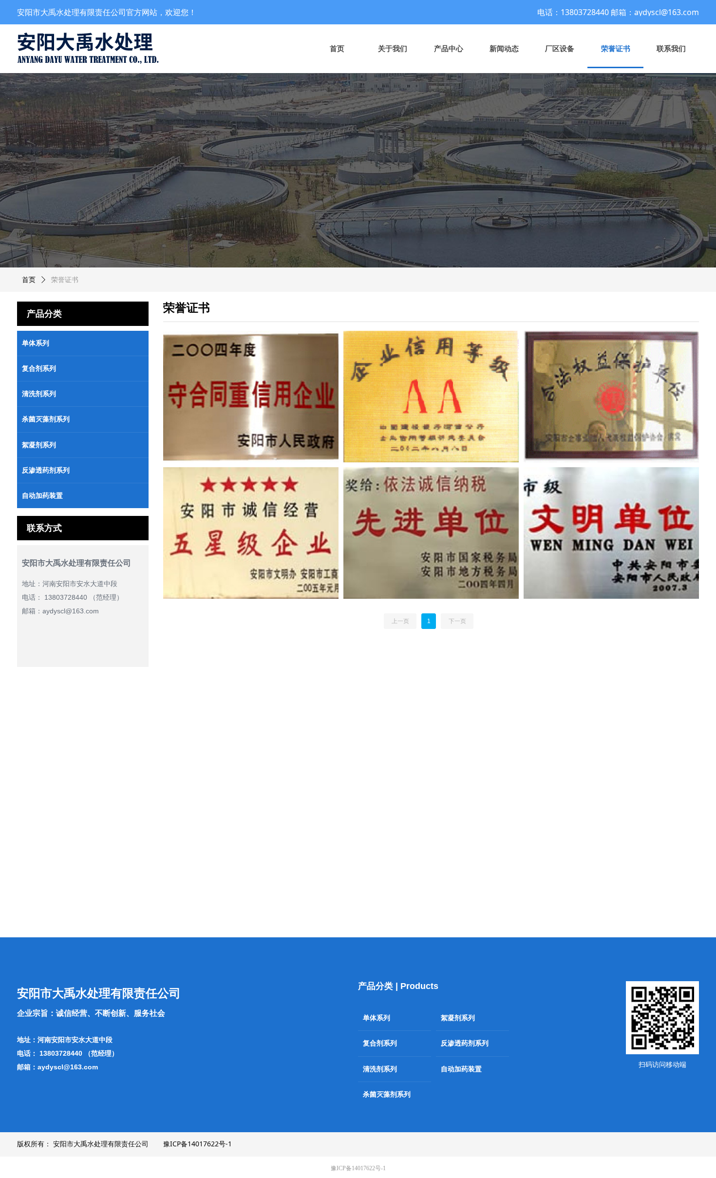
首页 (29, 280)
